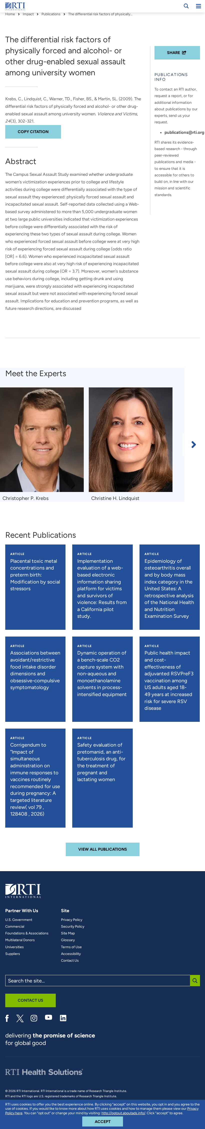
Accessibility (71, 954)
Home (10, 14)
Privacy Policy (71, 920)
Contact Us (70, 960)
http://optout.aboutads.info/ (123, 1113)
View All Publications (102, 849)
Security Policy (72, 926)
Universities (14, 947)
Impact (28, 14)
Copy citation (33, 131)
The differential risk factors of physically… (100, 14)
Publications (51, 14)
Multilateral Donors (20, 940)
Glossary (68, 940)
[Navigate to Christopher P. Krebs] (42, 439)
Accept (109, 1121)
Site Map (68, 933)
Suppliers (12, 954)
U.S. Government (18, 920)
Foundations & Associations (26, 933)
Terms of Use (71, 947)
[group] (44, 444)
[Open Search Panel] (186, 6)
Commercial (14, 926)
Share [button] (173, 52)
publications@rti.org (184, 132)
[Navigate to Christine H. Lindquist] (130, 439)
